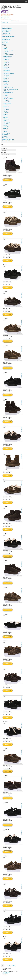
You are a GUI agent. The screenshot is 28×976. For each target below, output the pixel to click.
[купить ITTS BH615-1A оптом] (13, 945)
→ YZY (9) (4, 86)
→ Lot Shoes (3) (5, 109)
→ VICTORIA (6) (5, 112)
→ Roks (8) (4, 130)
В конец (13, 965)
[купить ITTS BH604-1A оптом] (13, 730)
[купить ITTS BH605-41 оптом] (13, 676)
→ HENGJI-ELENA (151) (7, 50)
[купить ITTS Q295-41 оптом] (13, 300)
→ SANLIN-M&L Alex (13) (7, 87)
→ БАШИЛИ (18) (6, 68)
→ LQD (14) (5, 97)
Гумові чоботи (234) (6, 39)
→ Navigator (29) (6, 70)
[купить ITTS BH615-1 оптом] (13, 918)
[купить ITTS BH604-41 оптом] (13, 783)
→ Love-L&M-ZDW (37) (7, 75)
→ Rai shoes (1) (5, 76)
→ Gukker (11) (5, 62)
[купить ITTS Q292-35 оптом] (13, 353)
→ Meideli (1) (5, 48)
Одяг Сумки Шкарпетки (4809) (8, 141)
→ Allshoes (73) (5, 78)
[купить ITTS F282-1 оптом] (13, 192)
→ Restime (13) (5, 64)
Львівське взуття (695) (6, 133)
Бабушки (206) (5, 137)
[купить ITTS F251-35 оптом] (13, 219)
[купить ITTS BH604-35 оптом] (13, 757)
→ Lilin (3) (4, 111)
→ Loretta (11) (5, 59)
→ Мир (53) (5, 128)
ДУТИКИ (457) (5, 134)
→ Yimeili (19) (5, 123)
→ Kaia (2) (4, 115)
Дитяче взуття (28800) (6, 30)
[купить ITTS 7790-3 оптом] (13, 165)
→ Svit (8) (4, 125)
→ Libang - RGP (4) (6, 101)
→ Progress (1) (5, 100)
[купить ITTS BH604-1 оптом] (13, 703)
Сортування (3, 152)
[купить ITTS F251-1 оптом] (13, 273)
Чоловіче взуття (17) (6, 33)
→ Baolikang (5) (5, 119)
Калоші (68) (4, 136)
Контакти (4, 974)
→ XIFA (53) (5, 104)
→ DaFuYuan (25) (6, 90)
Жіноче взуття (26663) (6, 34)
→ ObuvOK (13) (5, 106)
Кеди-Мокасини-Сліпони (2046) (8, 36)
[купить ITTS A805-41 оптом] (13, 515)
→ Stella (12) (5, 108)
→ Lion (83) (4, 95)
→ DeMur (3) (5, 79)
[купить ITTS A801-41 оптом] (13, 568)
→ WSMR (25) (5, 81)
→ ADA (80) (5, 94)
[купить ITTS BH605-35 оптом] (13, 649)
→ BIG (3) (4, 131)
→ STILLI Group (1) (6, 58)
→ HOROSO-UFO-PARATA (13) (8, 54)
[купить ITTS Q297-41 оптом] (13, 434)
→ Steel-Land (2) (6, 65)
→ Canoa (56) (5, 72)
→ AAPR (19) (5, 53)
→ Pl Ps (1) (5, 45)
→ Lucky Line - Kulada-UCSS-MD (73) (10, 89)
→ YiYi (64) (4, 117)
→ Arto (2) (4, 120)
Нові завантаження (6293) (7, 28)
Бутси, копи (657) (5, 41)
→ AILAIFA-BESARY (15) (7, 98)
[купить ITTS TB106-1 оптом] (13, 622)
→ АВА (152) (5, 84)
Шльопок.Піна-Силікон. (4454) (8, 139)
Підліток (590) (5, 42)
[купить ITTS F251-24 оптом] (13, 246)
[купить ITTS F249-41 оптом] (13, 407)
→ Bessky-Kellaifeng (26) (7, 92)
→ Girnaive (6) (5, 67)
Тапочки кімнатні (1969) (6, 38)
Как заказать (5, 973)
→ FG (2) (4, 83)
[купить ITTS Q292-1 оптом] (13, 380)
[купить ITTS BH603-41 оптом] (13, 891)
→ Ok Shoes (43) (6, 122)
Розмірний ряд (4, 148)
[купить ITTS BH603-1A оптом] (13, 837)
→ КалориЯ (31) (5, 126)
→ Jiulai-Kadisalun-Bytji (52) (8, 73)
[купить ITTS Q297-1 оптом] (13, 542)
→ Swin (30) (5, 114)
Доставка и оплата (6, 972)
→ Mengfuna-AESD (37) (7, 56)
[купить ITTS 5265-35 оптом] (13, 595)
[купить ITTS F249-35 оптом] (13, 461)
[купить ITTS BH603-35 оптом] (13, 864)
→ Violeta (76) (5, 51)
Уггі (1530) (4, 44)
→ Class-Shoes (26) (6, 103)
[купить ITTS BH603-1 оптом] (13, 810)
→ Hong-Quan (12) (6, 61)
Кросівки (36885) (5, 31)
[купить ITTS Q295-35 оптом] (13, 326)
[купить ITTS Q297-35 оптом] (13, 488)
